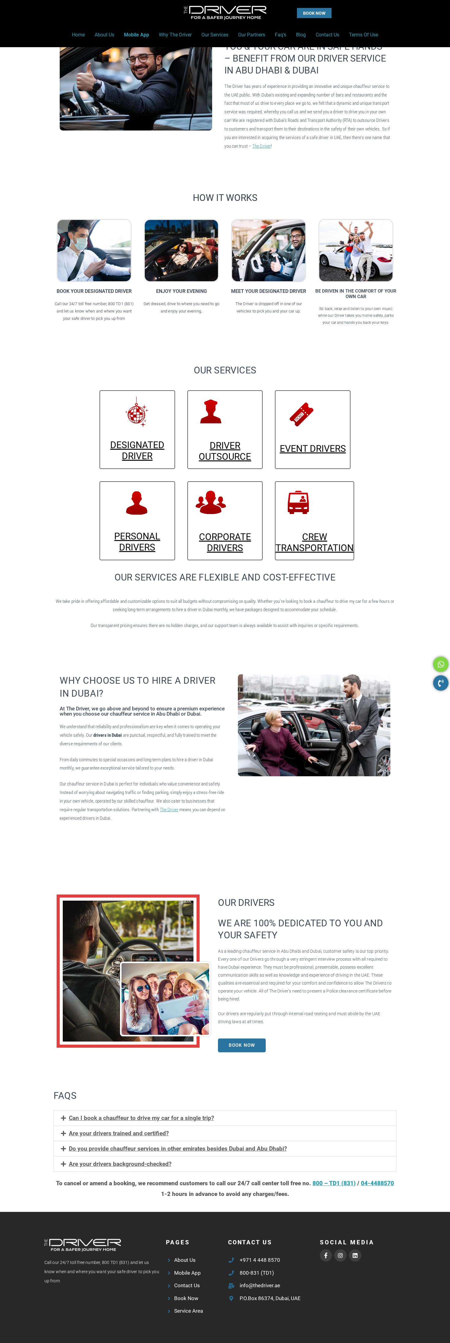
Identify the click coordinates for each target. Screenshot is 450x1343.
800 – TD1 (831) (334, 1183)
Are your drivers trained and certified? (119, 1133)
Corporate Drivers (225, 542)
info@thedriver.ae (260, 1285)
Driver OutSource (225, 451)
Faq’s (280, 35)
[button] (302, 13)
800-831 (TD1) (257, 1273)
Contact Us (327, 35)
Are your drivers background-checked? (120, 1163)
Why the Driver (175, 35)
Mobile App (136, 35)
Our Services (214, 35)
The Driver (261, 146)
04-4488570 (377, 1183)
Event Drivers (313, 448)
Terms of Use (363, 35)
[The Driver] (225, 12)
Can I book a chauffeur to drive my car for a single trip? (141, 1118)
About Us (104, 35)
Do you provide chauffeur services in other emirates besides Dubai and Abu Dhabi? (178, 1148)
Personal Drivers (137, 542)
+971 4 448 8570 (260, 1260)
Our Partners (251, 35)
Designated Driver (137, 450)
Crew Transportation (315, 542)
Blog (301, 35)
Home (78, 35)
